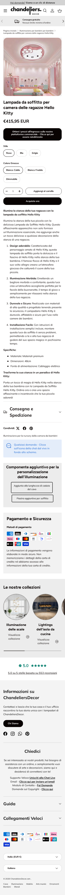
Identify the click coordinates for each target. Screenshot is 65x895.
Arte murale (41, 884)
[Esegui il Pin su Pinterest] (31, 428)
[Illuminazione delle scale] (16, 607)
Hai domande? (17, 2)
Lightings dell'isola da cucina (45, 629)
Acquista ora (32, 201)
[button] (59, 10)
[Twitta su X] (17, 428)
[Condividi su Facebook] (24, 428)
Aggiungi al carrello (44, 191)
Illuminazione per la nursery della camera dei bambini (30, 435)
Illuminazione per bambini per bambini (37, 31)
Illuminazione (17, 884)
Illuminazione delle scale (16, 627)
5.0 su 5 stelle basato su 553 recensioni (32, 673)
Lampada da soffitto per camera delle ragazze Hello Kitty (28, 33)
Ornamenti (54, 884)
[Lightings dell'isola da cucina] (45, 607)
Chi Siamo (13, 723)
